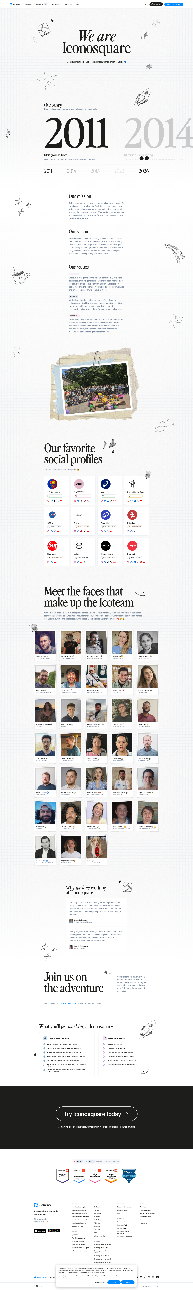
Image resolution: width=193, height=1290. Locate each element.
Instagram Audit (122, 1225)
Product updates (145, 1210)
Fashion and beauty (78, 1244)
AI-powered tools (77, 1226)
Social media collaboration (80, 1216)
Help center (143, 1223)
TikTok (96, 1210)
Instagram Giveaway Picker (126, 1236)
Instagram (97, 1207)
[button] (29, 4)
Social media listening (79, 1223)
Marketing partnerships (147, 1213)
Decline (128, 1282)
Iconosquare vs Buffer (101, 1256)
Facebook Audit (122, 1228)
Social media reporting (79, 1210)
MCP (95, 1233)
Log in (146, 4)
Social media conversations (80, 1220)
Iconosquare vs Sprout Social (101, 1251)
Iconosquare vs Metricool (102, 1262)
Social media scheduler (79, 1213)
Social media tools (123, 1222)
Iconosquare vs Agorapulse (103, 1259)
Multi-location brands (79, 1238)
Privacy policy (146, 1286)
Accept (114, 1282)
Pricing (77, 4)
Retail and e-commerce (79, 1251)
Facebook (97, 1213)
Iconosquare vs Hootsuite (102, 1244)
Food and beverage (78, 1241)
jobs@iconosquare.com (67, 1003)
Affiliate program (145, 1216)
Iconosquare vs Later (101, 1248)
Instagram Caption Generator (123, 1232)
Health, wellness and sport (80, 1248)
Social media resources (124, 1207)
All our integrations (100, 1236)
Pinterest (97, 1226)
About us (143, 1207)
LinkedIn (97, 1216)
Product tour (68, 4)
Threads (97, 1223)
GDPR (157, 1286)
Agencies (75, 1235)
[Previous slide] (142, 158)
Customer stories (122, 1210)
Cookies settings (100, 1282)
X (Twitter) (97, 1220)
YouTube (97, 1229)
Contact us (143, 1220)
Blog (118, 1213)
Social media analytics (79, 1207)
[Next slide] (147, 158)
